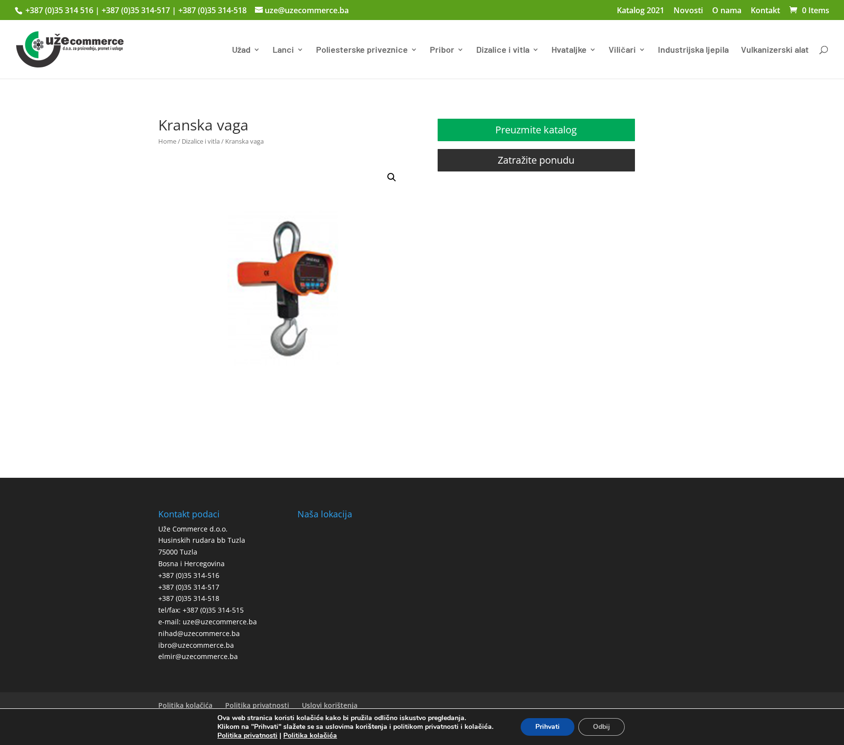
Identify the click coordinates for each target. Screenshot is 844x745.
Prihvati (547, 726)
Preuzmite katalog (536, 129)
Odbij (601, 726)
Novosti (688, 11)
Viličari (622, 50)
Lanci (283, 50)
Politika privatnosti (257, 705)
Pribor (442, 50)
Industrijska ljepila (693, 50)
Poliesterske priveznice (362, 50)
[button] (392, 177)
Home (167, 141)
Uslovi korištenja (330, 705)
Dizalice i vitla (502, 50)
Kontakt (765, 11)
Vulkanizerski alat (775, 50)
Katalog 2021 (640, 11)
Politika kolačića (185, 705)
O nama (726, 11)
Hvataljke (569, 50)
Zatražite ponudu (536, 160)
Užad (241, 50)
